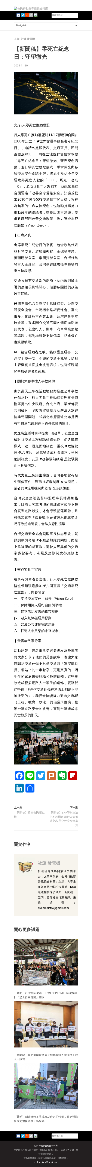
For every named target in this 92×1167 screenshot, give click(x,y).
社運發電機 (28, 39)
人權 (16, 39)
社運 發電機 (49, 863)
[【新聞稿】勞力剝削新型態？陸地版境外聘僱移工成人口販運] (46, 1024)
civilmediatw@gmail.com (46, 1162)
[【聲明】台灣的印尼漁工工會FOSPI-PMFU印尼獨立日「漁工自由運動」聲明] (46, 962)
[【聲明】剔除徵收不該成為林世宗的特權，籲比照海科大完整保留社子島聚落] (46, 1086)
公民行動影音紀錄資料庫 (46, 1145)
